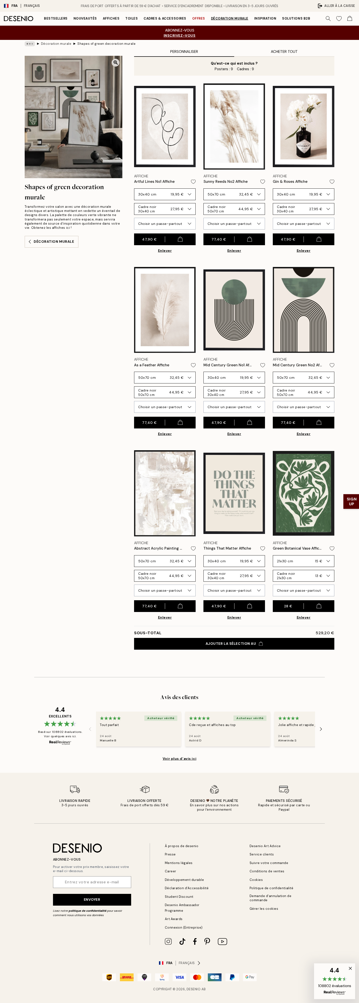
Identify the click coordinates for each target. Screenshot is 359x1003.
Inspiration (265, 18)
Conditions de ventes (267, 871)
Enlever (165, 250)
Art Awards (174, 919)
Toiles (131, 18)
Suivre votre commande (269, 863)
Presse (170, 854)
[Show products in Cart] (349, 18)
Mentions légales (179, 863)
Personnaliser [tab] (184, 51)
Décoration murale (229, 18)
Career (170, 871)
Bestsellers (56, 18)
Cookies (256, 880)
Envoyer (92, 899)
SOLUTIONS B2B (296, 18)
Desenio (194, 989)
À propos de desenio (182, 846)
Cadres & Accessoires (165, 18)
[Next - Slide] (321, 729)
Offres (198, 18)
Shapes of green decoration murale (106, 44)
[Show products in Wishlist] (339, 18)
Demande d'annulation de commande (271, 898)
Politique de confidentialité (272, 888)
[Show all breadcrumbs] (30, 43)
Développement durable (184, 880)
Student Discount (179, 897)
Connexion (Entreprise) (184, 927)
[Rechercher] (328, 18)
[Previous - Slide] (90, 729)
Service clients (262, 854)
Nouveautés (85, 18)
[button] (334, 981)
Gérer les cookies (264, 909)
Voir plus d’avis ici (179, 758)
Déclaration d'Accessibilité (187, 888)
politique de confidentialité (87, 911)
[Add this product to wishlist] (193, 182)
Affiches (111, 18)
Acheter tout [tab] (284, 51)
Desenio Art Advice (265, 846)
